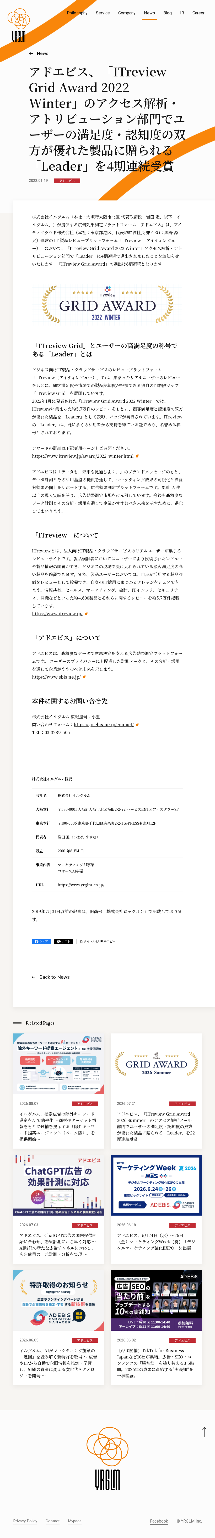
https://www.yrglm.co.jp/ (81, 884)
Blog (167, 12)
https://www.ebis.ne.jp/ (56, 677)
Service (103, 12)
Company (127, 12)
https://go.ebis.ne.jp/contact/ (104, 725)
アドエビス (67, 181)
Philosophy (77, 12)
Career (198, 12)
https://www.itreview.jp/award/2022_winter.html (83, 456)
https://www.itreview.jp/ (57, 614)
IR (182, 12)
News (149, 12)
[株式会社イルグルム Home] (18, 25)
